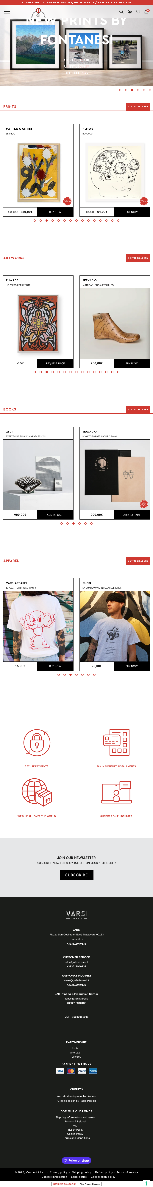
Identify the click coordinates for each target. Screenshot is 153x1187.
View (20, 363)
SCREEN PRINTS (76, 50)
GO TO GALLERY (137, 561)
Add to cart (55, 515)
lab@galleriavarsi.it (76, 998)
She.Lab (75, 1052)
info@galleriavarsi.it (76, 961)
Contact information (54, 1176)
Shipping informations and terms (75, 1117)
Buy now (55, 212)
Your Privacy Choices (90, 1184)
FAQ (75, 1125)
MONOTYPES (76, 57)
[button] (120, 90)
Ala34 (75, 1048)
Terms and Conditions (76, 1138)
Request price (55, 363)
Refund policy (104, 1172)
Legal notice (79, 1176)
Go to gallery (137, 106)
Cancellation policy (103, 1176)
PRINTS (76, 30)
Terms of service (127, 1172)
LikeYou (76, 1056)
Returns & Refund (75, 1121)
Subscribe (76, 875)
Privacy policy (59, 1172)
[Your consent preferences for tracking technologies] (146, 1183)
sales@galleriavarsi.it (76, 980)
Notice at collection (64, 1184)
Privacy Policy (75, 1129)
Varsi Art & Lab (35, 1172)
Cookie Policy (75, 1133)
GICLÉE (76, 63)
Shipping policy (81, 1172)
